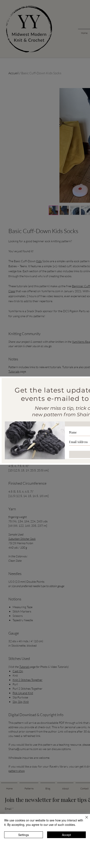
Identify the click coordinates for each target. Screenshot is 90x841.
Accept (66, 835)
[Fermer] (84, 820)
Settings (23, 835)
